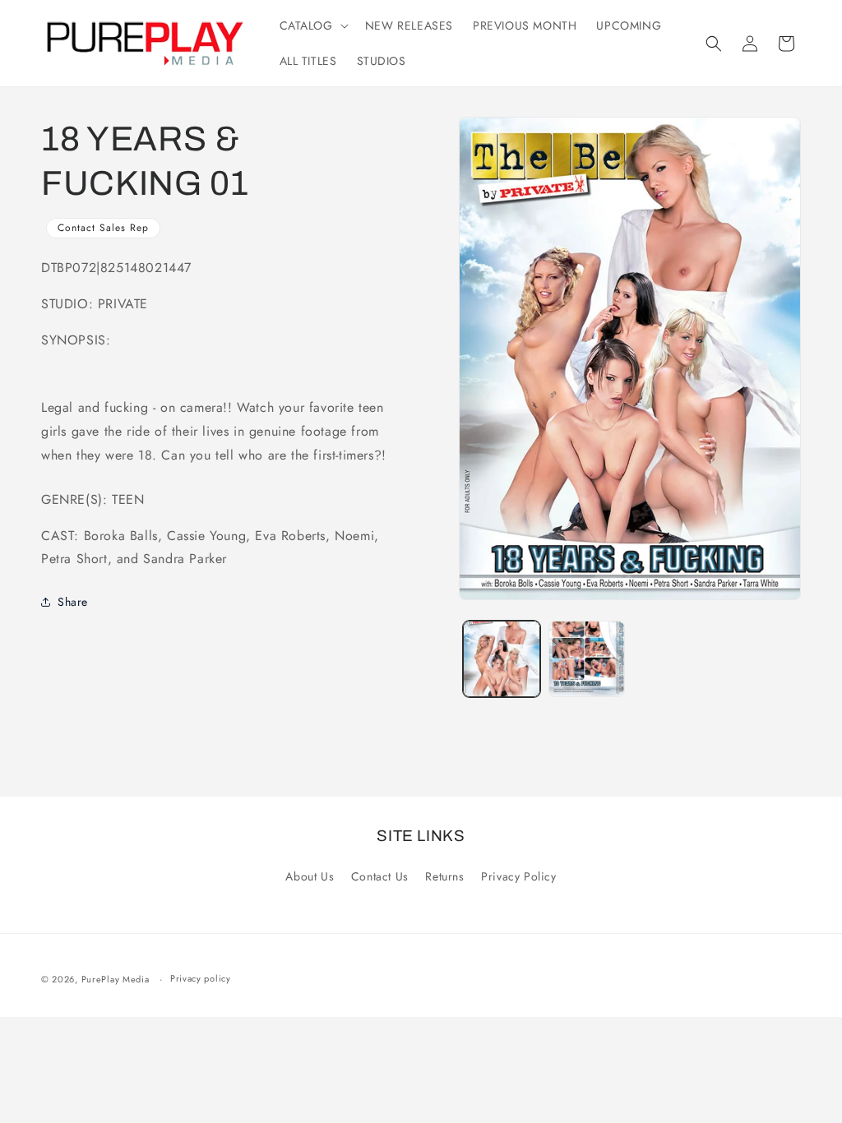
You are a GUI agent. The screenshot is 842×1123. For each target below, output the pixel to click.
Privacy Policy (518, 876)
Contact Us (380, 876)
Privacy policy (200, 978)
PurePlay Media (115, 979)
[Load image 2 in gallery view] (586, 659)
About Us (309, 876)
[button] (312, 25)
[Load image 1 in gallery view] (501, 659)
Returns (444, 876)
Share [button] (73, 602)
